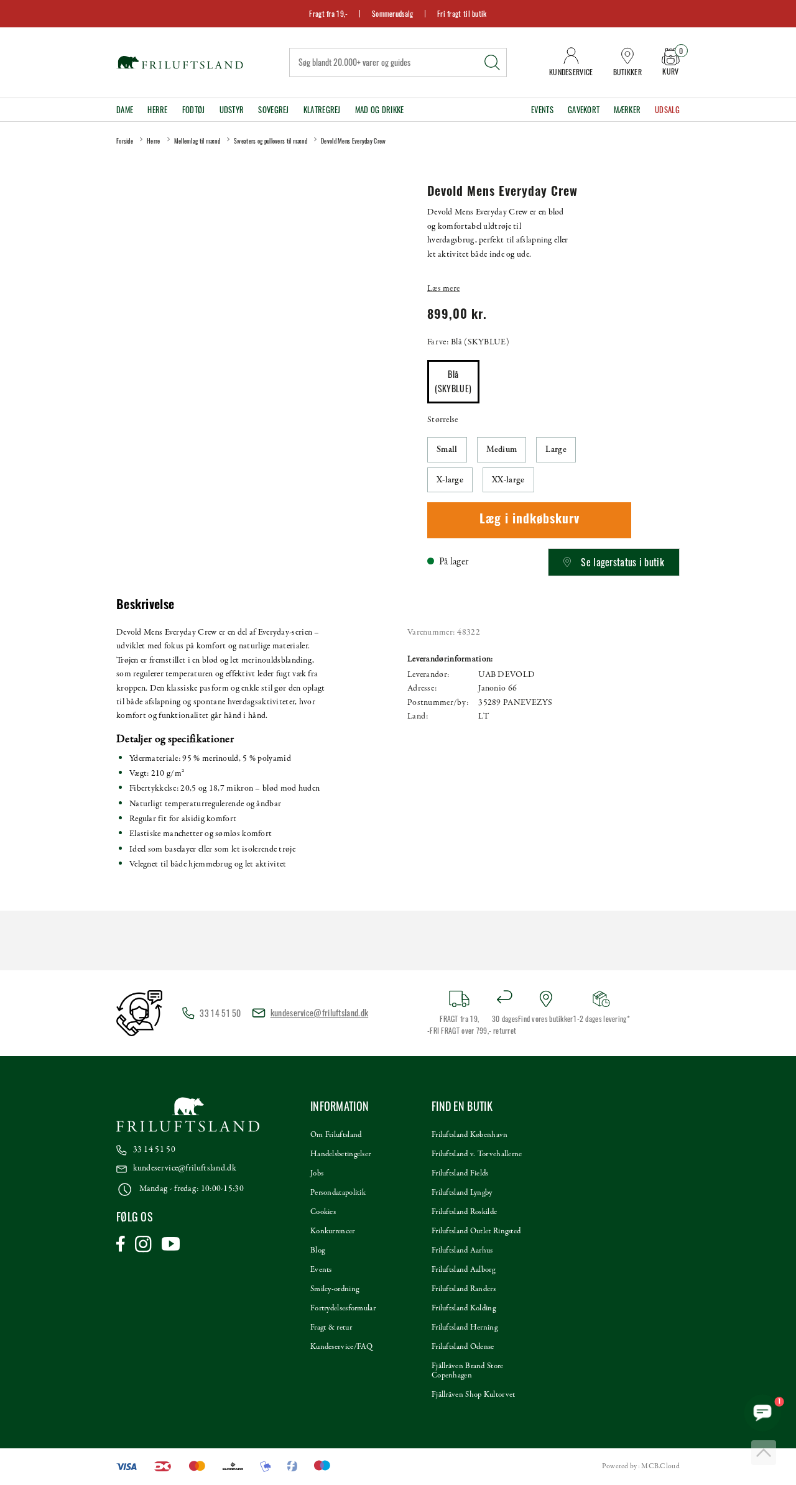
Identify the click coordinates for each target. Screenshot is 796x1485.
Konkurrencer (332, 1231)
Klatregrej (322, 110)
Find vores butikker (545, 1018)
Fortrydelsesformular (343, 1308)
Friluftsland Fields (460, 1173)
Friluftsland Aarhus (462, 1250)
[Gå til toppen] (763, 1452)
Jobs (316, 1173)
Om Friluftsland (336, 1135)
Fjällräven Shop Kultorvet (474, 1394)
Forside (124, 140)
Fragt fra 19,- (328, 13)
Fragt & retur (331, 1327)
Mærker (627, 110)
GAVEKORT (583, 110)
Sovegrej (273, 110)
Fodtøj (193, 110)
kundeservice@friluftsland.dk (319, 1012)
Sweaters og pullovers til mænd (270, 140)
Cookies (323, 1212)
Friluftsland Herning (464, 1327)
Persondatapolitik (338, 1192)
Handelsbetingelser (340, 1154)
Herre (157, 110)
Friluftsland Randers (464, 1289)
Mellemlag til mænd (197, 140)
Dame (124, 110)
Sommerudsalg (393, 13)
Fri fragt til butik (462, 13)
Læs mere (443, 289)
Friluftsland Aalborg (463, 1270)
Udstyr (232, 110)
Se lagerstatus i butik (622, 561)
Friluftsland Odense (463, 1347)
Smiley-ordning (334, 1289)
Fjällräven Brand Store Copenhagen (468, 1371)
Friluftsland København (470, 1135)
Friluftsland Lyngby (462, 1192)
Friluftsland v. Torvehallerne (477, 1154)
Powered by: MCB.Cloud (641, 1466)
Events (542, 110)
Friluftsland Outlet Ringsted (476, 1231)
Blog (317, 1250)
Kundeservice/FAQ (341, 1347)
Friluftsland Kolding (464, 1308)
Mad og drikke (379, 110)
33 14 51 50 (154, 1150)
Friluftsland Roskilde (464, 1212)
